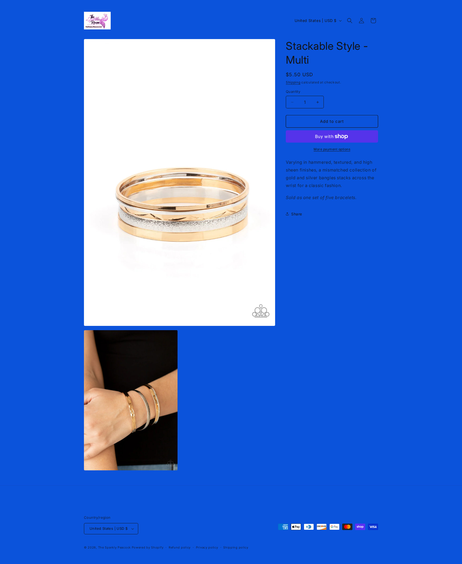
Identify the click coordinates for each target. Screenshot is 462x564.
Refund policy (180, 547)
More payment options (332, 149)
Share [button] (296, 214)
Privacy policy (207, 547)
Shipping (293, 82)
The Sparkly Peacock (115, 547)
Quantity (293, 91)
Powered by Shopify (148, 547)
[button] (350, 20)
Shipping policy (235, 547)
